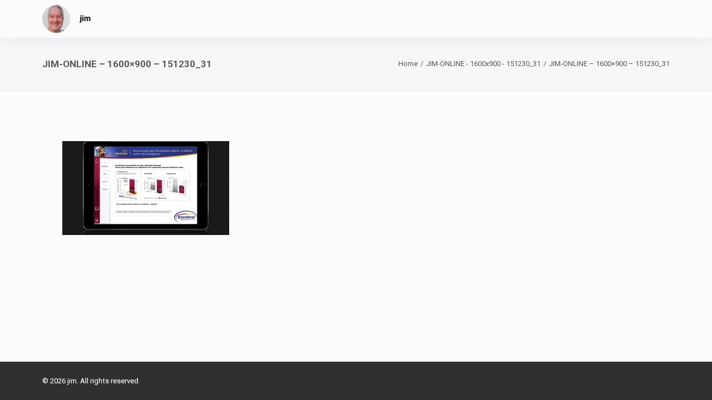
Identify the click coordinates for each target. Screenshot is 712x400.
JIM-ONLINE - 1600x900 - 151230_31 (483, 63)
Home (408, 63)
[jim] (66, 19)
